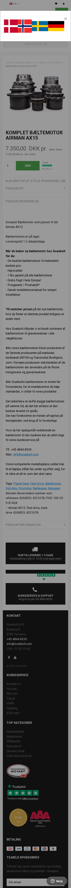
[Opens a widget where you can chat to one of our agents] (56, 881)
